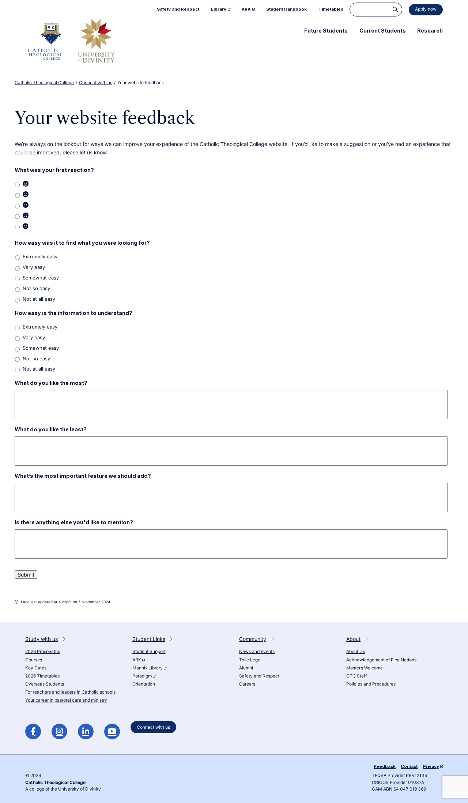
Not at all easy (39, 299)
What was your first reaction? (54, 170)
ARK (136, 660)
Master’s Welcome (364, 668)
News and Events (257, 651)
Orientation (143, 684)
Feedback (385, 766)
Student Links (148, 639)
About (353, 639)
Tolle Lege (249, 660)
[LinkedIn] (86, 731)
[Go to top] (456, 789)
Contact (409, 766)
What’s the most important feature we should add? (83, 476)
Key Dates (35, 668)
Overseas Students (44, 684)
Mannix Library (147, 668)
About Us (355, 651)
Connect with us (153, 726)
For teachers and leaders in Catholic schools (70, 692)
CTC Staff (356, 676)
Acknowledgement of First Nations (381, 660)
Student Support (149, 651)
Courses (33, 660)
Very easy (34, 267)
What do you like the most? (51, 383)
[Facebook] (33, 731)
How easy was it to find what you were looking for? (82, 243)
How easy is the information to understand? (73, 313)
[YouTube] (112, 731)
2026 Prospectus (42, 651)
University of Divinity (79, 789)
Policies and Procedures (371, 684)
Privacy (431, 766)
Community (252, 639)
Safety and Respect (259, 676)
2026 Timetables (42, 676)
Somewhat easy (41, 278)
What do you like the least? (51, 429)
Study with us (41, 639)
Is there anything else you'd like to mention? (74, 522)
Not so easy (36, 288)
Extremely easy (40, 256)
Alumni (246, 668)
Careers (247, 684)
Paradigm (142, 676)
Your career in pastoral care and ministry (66, 700)
